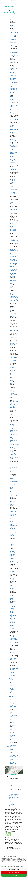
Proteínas (12, 349)
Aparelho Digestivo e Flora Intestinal (14, 181)
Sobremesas (12, 379)
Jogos (11, 302)
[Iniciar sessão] (6, 9)
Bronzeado (12, 158)
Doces (11, 380)
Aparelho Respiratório (12, 150)
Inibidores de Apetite (13, 81)
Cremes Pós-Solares (13, 249)
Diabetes (16, 141)
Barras (15, 357)
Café (13, 383)
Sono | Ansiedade (14, 189)
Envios (10, 803)
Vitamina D (12, 552)
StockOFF (12, 19)
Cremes (11, 58)
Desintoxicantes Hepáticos (13, 160)
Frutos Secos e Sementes (14, 329)
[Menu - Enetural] (22, 12)
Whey (14, 44)
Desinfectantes (13, 227)
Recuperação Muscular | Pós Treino (13, 31)
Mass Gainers (13, 39)
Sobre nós (8, 746)
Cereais (11, 359)
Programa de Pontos (14, 797)
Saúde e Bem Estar (13, 532)
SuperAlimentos (13, 332)
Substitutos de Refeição (13, 78)
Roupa (14, 300)
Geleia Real (12, 571)
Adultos (10, 696)
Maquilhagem (13, 215)
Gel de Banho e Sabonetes (13, 257)
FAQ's (10, 798)
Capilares (12, 229)
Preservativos (13, 319)
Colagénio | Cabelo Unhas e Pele (13, 128)
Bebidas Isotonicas (14, 55)
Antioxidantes (15, 129)
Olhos (16, 160)
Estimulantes (13, 313)
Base (11, 396)
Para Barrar (12, 336)
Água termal (12, 224)
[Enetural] (14, 781)
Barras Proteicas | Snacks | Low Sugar (14, 42)
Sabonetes (12, 232)
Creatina (12, 25)
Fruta (11, 329)
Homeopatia (12, 156)
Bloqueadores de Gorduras (13, 68)
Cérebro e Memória (14, 191)
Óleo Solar (15, 250)
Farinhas (12, 367)
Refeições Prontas (14, 343)
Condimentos (13, 370)
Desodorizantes (13, 279)
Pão (10, 344)
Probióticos (12, 118)
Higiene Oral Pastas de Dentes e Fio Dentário (13, 271)
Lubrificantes (13, 316)
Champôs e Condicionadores (14, 262)
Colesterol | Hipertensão (12, 178)
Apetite (11, 636)
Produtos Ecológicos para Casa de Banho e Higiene (14, 435)
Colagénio (12, 202)
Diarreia (11, 659)
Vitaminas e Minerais (12, 107)
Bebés (11, 200)
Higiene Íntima (13, 280)
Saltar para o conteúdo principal (7, 0)
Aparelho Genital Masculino (14, 145)
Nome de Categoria (12, 98)
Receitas (12, 762)
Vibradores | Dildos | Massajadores (14, 295)
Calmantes (12, 639)
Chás (11, 510)
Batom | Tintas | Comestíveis (13, 292)
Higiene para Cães (14, 406)
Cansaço (12, 190)
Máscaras (12, 393)
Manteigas (12, 337)
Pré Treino (12, 54)
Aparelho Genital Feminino (13, 144)
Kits (10, 289)
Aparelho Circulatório (12, 138)
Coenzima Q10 (13, 125)
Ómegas (16, 105)
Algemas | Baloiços (14, 297)
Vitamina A (12, 554)
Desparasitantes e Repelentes (14, 403)
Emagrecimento (12, 495)
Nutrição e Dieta (13, 763)
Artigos (10, 749)
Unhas (11, 223)
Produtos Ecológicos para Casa (13, 440)
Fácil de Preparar (12, 345)
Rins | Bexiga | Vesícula (14, 151)
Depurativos (12, 66)
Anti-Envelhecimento (13, 208)
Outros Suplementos (13, 34)
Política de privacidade (14, 795)
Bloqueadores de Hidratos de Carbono (13, 91)
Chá (11, 383)
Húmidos (12, 424)
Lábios (14, 225)
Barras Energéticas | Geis (14, 51)
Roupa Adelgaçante (14, 84)
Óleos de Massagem (12, 239)
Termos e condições (14, 794)
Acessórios (12, 61)
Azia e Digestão (13, 658)
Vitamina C (12, 555)
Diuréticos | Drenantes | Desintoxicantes (13, 72)
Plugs (11, 300)
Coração (12, 141)
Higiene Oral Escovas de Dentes (12, 268)
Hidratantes (12, 226)
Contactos (11, 805)
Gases (15, 659)
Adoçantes (12, 369)
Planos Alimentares (12, 760)
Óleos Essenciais (13, 193)
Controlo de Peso (14, 457)
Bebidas (11, 374)
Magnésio (12, 105)
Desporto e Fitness (14, 755)
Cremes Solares (13, 247)
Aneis (17, 300)
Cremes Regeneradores (13, 211)
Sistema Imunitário (14, 119)
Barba (11, 235)
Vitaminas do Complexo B (13, 550)
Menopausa (12, 195)
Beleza (10, 678)
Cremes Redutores (13, 83)
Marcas (8, 765)
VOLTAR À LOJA (14, 778)
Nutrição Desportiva (13, 444)
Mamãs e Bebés (13, 644)
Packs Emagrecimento (13, 87)
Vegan (11, 45)
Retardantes (12, 304)
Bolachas (12, 357)
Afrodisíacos (12, 312)
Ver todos (11, 17)
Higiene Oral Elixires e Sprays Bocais (13, 275)
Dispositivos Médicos (12, 154)
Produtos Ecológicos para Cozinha (13, 430)
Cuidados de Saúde (12, 282)
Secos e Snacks (13, 418)
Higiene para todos (14, 401)
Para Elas (12, 307)
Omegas (12, 638)
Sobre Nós (11, 804)
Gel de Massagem (14, 299)
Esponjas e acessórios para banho (13, 260)
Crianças (12, 168)
